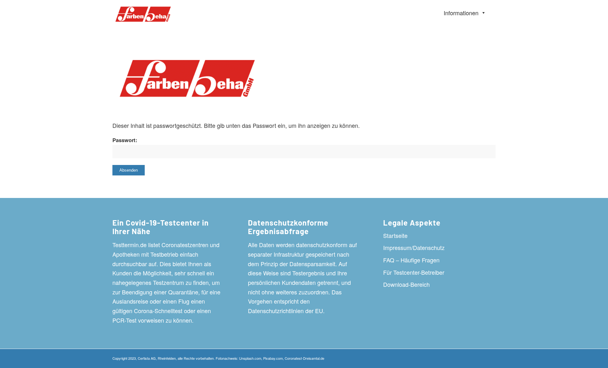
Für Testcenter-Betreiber (413, 272)
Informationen (461, 13)
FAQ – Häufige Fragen (411, 260)
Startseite (395, 235)
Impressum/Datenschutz (414, 247)
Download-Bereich (406, 284)
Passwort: (124, 140)
